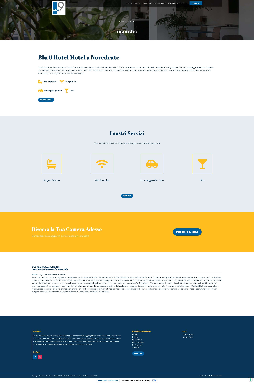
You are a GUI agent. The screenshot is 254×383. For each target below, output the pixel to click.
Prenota (195, 3)
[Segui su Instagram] (40, 357)
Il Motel (137, 3)
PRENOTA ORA (187, 232)
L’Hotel (129, 3)
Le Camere (146, 3)
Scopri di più (46, 100)
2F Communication (215, 376)
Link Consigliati (159, 3)
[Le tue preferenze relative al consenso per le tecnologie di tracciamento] (250, 379)
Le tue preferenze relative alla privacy (135, 380)
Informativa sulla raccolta (108, 380)
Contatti (183, 3)
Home (34, 274)
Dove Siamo (172, 3)
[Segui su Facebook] (35, 357)
